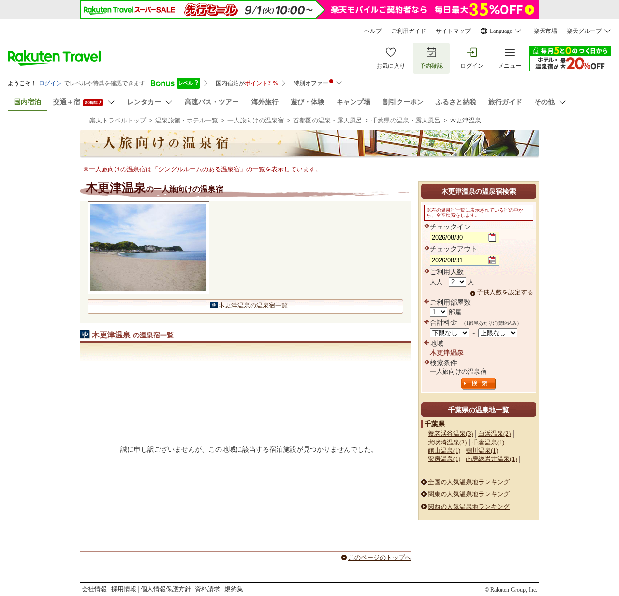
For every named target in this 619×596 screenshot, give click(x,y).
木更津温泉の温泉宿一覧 (253, 305)
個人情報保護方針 (166, 589)
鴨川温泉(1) (482, 450)
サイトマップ (453, 31)
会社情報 (94, 589)
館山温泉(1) (444, 450)
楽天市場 (545, 31)
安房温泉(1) (444, 458)
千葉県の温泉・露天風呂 (406, 120)
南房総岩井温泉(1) (491, 458)
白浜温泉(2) (494, 433)
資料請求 (207, 589)
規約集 (233, 589)
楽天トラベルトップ (117, 120)
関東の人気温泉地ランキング (469, 494)
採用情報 (123, 589)
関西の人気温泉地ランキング (469, 506)
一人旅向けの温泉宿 (255, 120)
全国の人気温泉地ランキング (469, 482)
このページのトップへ (379, 557)
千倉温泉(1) (488, 442)
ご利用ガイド (408, 31)
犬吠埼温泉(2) (447, 442)
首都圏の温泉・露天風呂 (327, 120)
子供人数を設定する (505, 292)
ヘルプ (373, 31)
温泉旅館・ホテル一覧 (187, 120)
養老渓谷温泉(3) (450, 433)
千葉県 (435, 424)
